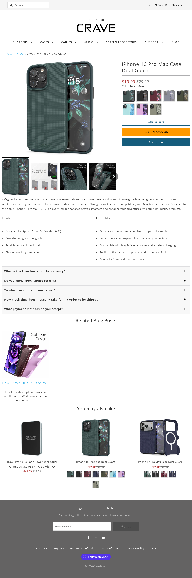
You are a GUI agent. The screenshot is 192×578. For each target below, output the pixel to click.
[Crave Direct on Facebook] (89, 20)
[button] (15, 176)
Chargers (21, 42)
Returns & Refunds (82, 548)
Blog (175, 42)
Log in (146, 5)
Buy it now (156, 142)
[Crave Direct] (96, 29)
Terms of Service (110, 548)
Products (21, 54)
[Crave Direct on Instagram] (96, 20)
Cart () (162, 5)
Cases (45, 42)
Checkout (177, 5)
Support (152, 42)
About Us (41, 548)
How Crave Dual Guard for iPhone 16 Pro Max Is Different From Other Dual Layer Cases (25, 383)
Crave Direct (100, 566)
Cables (67, 42)
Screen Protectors (121, 42)
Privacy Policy (136, 548)
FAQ (153, 548)
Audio (89, 42)
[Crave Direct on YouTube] (102, 20)
